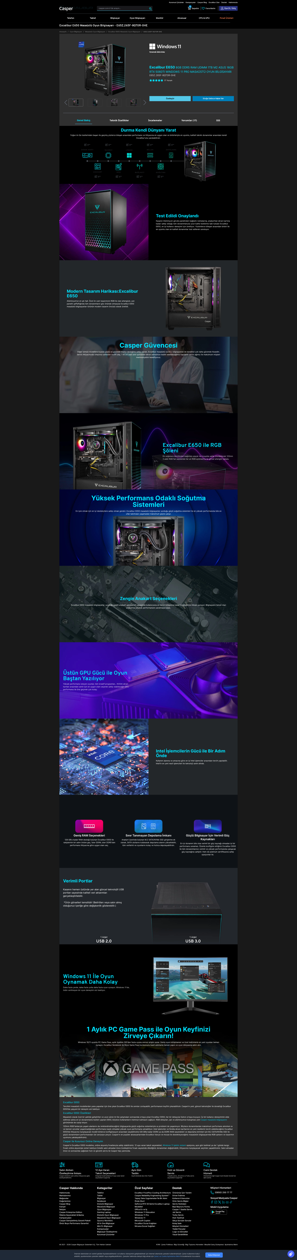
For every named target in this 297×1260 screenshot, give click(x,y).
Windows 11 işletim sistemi (174, 1145)
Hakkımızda (233, 2)
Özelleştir (170, 98)
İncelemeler (155, 120)
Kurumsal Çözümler (176, 2)
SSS (218, 120)
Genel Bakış (83, 120)
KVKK (158, 1244)
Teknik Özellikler (119, 120)
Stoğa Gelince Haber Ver (213, 98)
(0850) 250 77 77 (223, 1192)
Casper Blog (202, 2)
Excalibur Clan (214, 2)
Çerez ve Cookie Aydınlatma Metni (167, 1256)
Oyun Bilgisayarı (76, 32)
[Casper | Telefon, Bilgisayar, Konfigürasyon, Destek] (76, 9)
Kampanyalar (191, 2)
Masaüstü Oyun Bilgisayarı (95, 32)
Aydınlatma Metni (231, 1244)
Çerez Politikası (167, 1244)
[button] (65, 102)
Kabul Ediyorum (214, 1255)
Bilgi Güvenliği (179, 1244)
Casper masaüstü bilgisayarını (214, 1120)
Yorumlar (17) (189, 120)
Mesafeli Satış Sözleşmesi (214, 1244)
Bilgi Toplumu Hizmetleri (194, 1244)
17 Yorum (168, 80)
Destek (224, 2)
